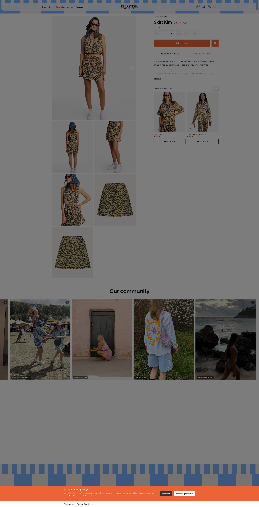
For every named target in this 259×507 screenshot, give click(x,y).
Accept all (166, 494)
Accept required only (184, 494)
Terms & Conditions (85, 504)
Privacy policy (69, 504)
